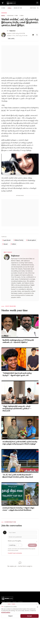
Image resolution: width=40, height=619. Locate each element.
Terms (14, 601)
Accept (29, 616)
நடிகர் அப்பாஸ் (6, 240)
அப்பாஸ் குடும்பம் (31, 240)
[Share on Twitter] (37, 34)
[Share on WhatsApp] (33, 34)
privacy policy (5, 612)
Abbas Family (18, 240)
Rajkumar (13, 30)
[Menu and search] (3, 3)
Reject (10, 616)
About (3, 601)
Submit (32, 545)
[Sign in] (37, 2)
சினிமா (9, 8)
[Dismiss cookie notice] (37, 607)
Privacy (9, 601)
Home (3, 8)
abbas (13, 244)
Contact (20, 601)
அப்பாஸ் (5, 244)
